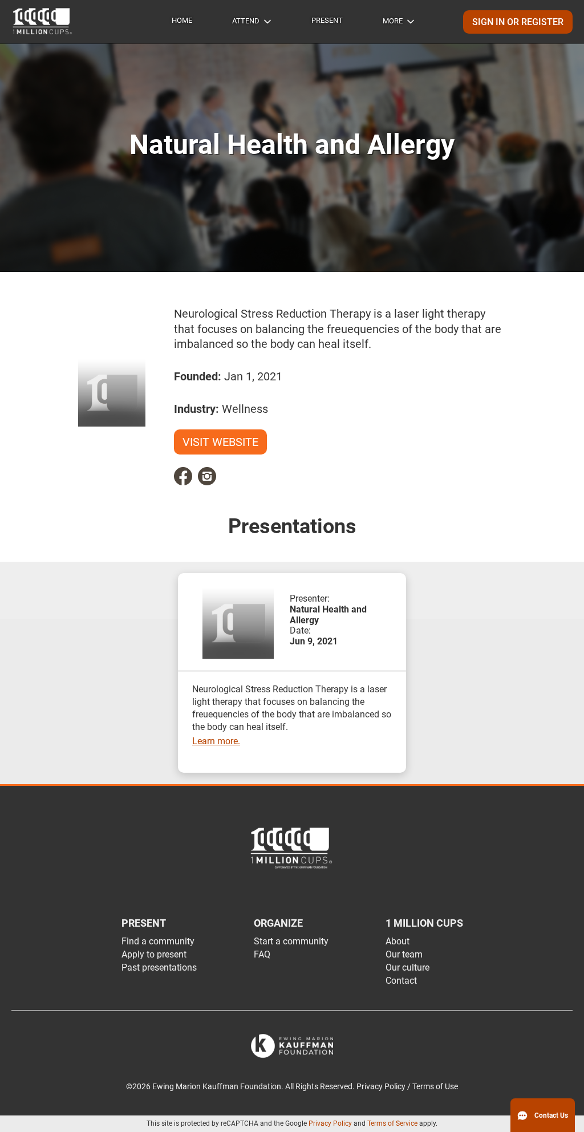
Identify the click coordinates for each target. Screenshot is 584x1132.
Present (327, 20)
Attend (245, 21)
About (397, 941)
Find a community (157, 941)
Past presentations (159, 967)
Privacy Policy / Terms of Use (407, 1087)
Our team (404, 954)
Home (182, 20)
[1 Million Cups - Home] (42, 21)
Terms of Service (392, 1123)
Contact (401, 980)
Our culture (407, 967)
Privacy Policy (330, 1123)
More (393, 21)
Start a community (291, 941)
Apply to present (153, 954)
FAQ (262, 954)
